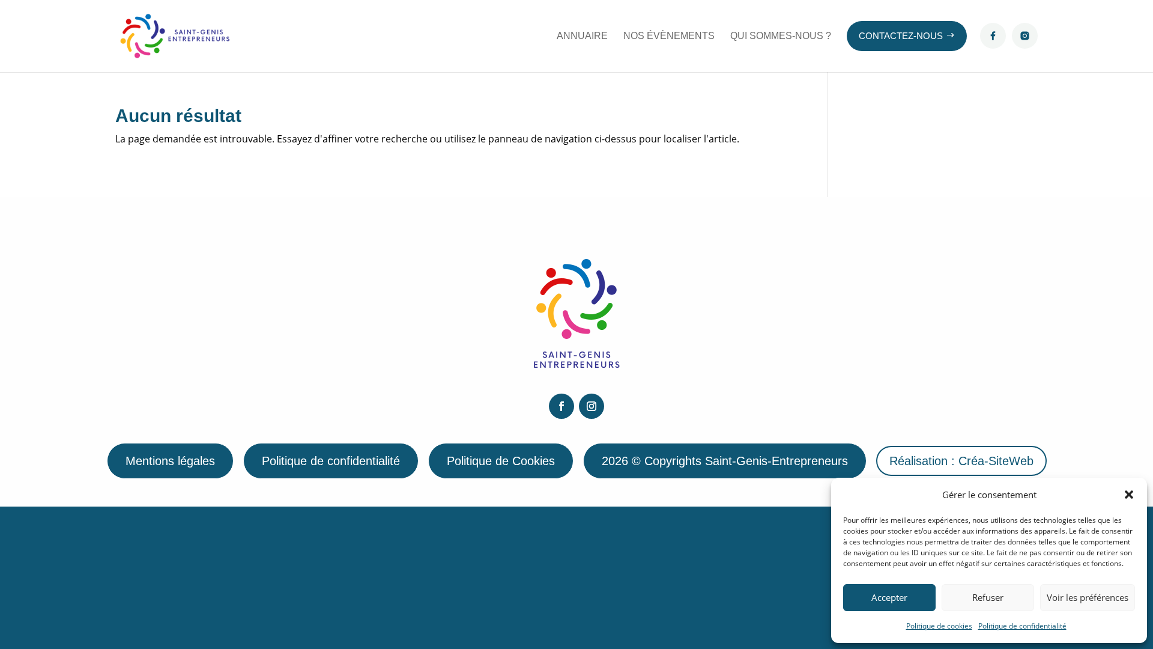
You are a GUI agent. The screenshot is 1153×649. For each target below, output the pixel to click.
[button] (1129, 495)
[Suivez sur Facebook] (561, 406)
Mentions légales (170, 461)
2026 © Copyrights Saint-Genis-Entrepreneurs (725, 461)
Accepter (889, 597)
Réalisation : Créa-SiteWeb (961, 461)
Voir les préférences (1087, 597)
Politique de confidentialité (1022, 626)
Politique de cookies (939, 626)
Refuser (987, 597)
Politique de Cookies (501, 461)
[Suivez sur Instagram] (591, 406)
